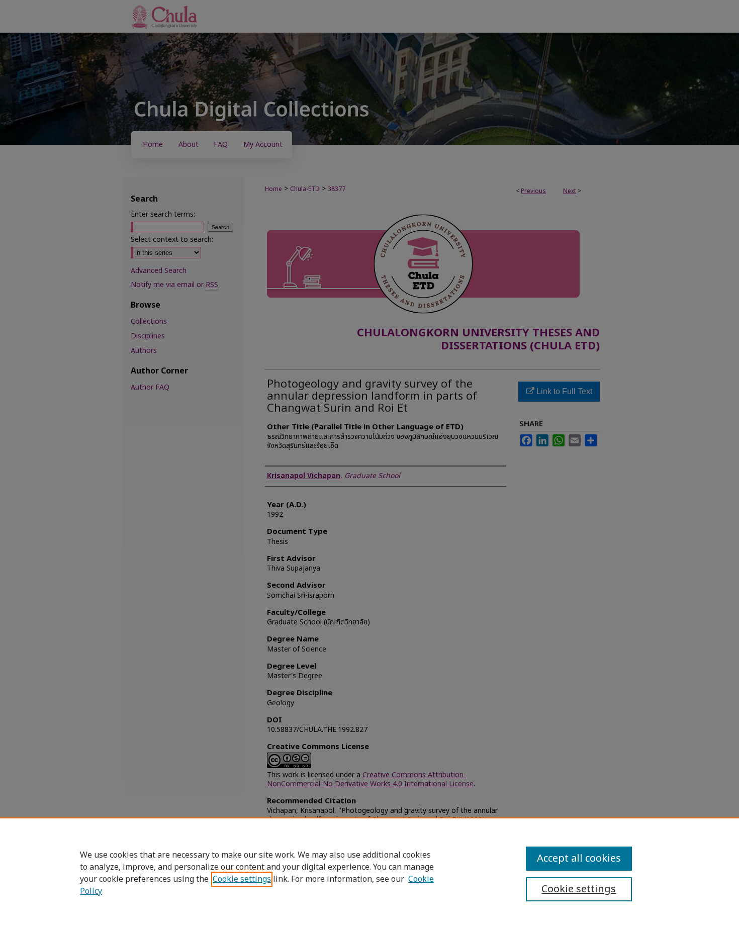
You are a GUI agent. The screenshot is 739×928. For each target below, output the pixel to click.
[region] (369, 872)
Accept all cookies (579, 858)
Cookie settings (242, 879)
